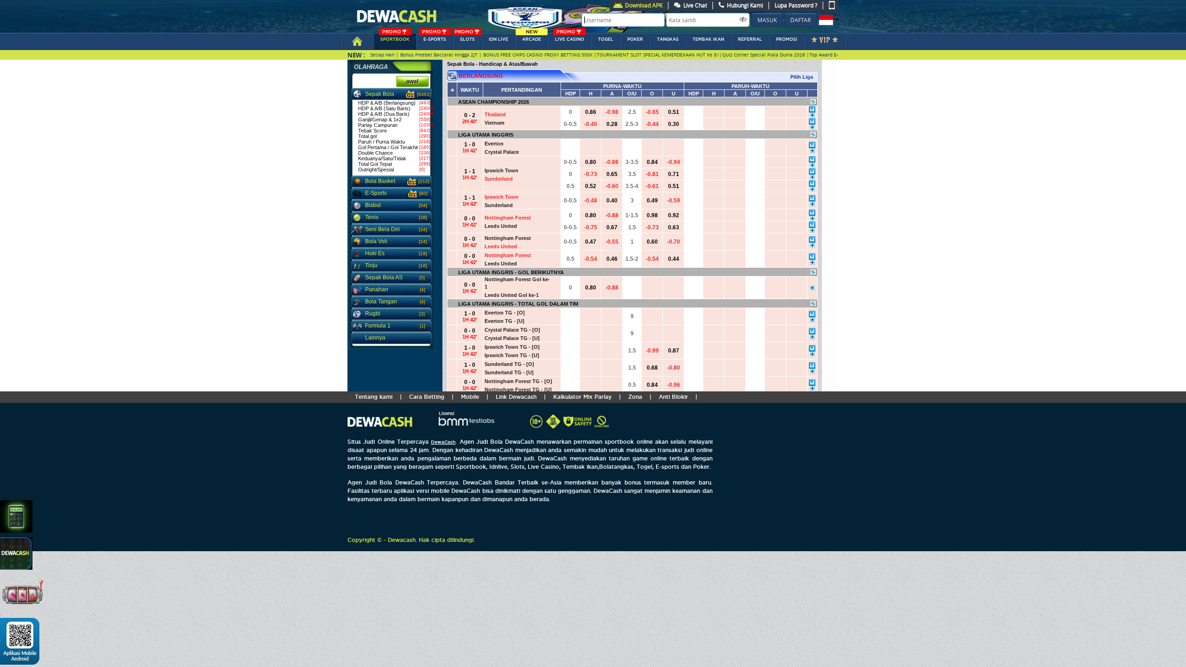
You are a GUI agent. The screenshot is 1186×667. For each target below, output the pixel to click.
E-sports (434, 37)
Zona (635, 397)
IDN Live (498, 39)
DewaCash (443, 442)
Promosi (786, 39)
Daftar (800, 20)
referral (750, 39)
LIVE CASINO (569, 37)
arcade (531, 37)
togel (605, 39)
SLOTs (464, 37)
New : (356, 54)
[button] (828, 20)
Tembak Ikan (708, 39)
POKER (635, 39)
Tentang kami (373, 397)
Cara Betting (426, 397)
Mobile (470, 397)
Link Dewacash (516, 397)
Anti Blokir (673, 397)
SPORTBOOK (395, 37)
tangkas (668, 39)
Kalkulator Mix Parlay (582, 397)
